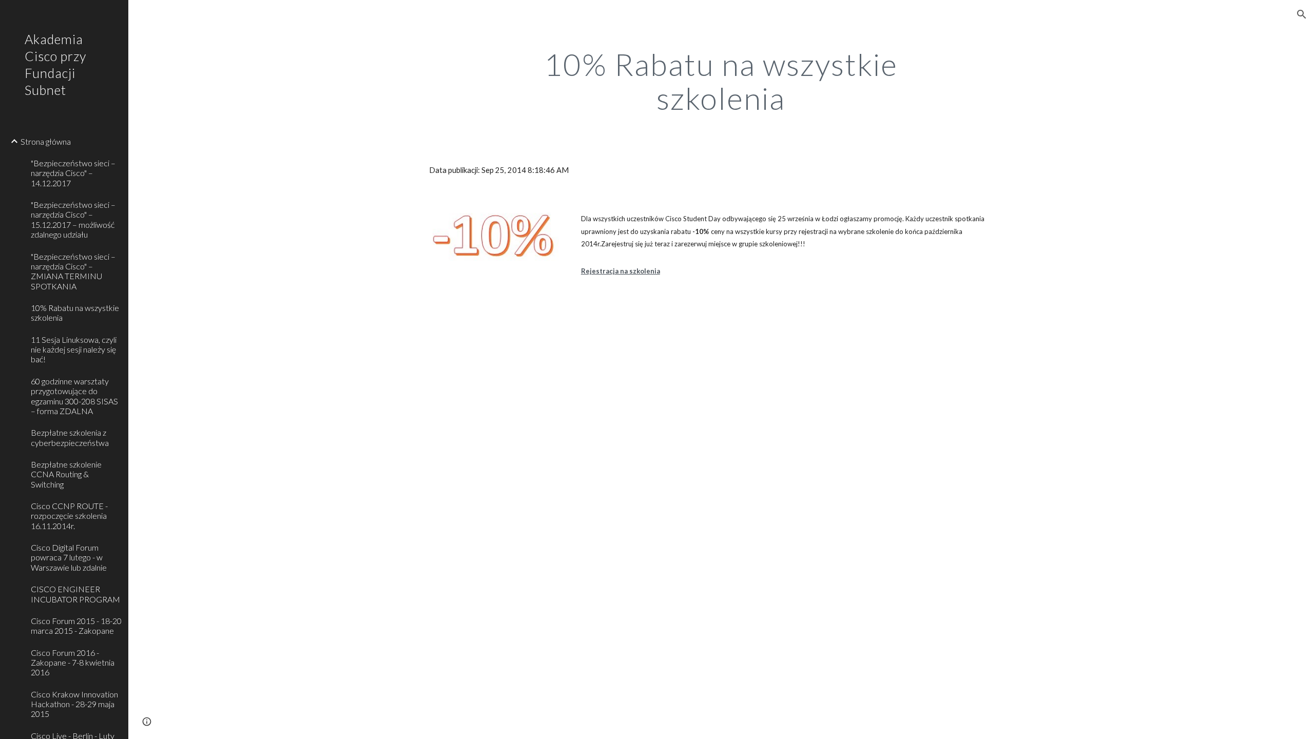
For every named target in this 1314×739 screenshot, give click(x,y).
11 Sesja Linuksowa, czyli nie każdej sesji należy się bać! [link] (74, 349)
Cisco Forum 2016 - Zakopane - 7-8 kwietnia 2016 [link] (72, 662)
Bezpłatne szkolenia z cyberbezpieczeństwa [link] (70, 437)
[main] (721, 81)
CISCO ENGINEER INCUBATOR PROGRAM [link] (75, 594)
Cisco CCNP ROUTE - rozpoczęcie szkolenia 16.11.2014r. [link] (69, 516)
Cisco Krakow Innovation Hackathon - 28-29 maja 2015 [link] (74, 704)
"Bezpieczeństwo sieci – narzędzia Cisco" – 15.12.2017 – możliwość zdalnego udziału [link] (73, 219)
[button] (1301, 14)
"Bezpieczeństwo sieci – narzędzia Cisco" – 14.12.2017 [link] (73, 173)
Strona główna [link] (46, 141)
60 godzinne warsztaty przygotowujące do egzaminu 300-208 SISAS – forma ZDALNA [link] (74, 396)
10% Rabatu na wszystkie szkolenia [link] (75, 312)
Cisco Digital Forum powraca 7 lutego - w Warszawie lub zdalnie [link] (69, 557)
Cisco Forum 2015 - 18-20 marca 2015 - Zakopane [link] (76, 625)
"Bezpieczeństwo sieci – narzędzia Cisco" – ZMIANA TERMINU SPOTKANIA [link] (73, 271)
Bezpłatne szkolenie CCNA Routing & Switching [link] (66, 474)
